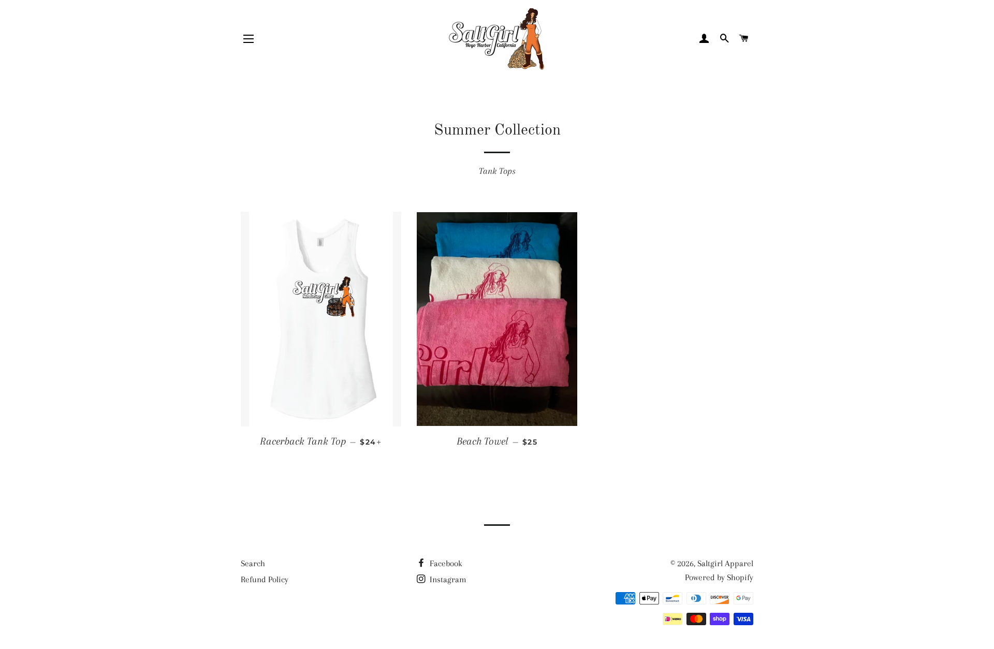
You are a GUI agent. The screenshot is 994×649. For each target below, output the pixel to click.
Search (253, 563)
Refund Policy (264, 579)
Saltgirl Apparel (725, 563)
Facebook (445, 563)
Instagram (447, 579)
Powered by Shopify (719, 577)
